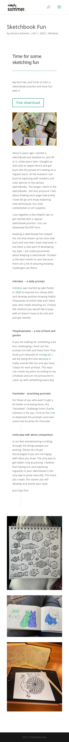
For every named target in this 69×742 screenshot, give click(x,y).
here (37, 227)
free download (28, 102)
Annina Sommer (20, 33)
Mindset (53, 33)
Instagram (45, 354)
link (53, 413)
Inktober (17, 288)
